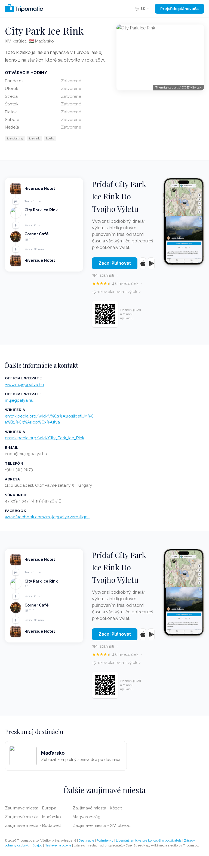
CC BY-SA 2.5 (191, 87)
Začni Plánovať (115, 263)
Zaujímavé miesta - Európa (30, 808)
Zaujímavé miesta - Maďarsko (33, 816)
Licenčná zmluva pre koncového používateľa (149, 840)
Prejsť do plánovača (179, 9)
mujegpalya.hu (19, 400)
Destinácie (86, 840)
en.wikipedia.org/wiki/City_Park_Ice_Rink (44, 437)
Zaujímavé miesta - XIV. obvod (102, 825)
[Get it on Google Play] (151, 263)
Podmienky (105, 840)
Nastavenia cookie (58, 845)
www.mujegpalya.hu (24, 384)
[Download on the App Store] (143, 263)
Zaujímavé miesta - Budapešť (33, 825)
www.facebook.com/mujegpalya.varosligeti (47, 516)
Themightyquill (166, 87)
